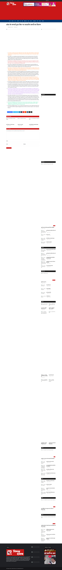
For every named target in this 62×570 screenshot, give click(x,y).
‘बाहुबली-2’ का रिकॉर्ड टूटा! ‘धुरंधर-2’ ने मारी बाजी (51, 308)
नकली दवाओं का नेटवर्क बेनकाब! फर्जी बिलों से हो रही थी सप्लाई (48, 526)
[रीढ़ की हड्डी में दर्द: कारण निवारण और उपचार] (43, 474)
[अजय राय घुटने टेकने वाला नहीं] (43, 266)
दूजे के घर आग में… (48, 234)
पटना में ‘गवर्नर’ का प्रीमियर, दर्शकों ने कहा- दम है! (44, 308)
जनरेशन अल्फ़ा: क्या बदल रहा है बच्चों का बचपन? (50, 489)
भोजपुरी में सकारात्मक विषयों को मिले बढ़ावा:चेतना (52, 443)
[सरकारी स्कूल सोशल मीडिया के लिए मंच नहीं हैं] (43, 232)
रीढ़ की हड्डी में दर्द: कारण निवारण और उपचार (50, 473)
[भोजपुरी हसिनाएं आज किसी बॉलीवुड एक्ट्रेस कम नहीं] (44, 410)
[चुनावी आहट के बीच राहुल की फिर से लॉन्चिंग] (43, 250)
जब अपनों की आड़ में (48, 284)
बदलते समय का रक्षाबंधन (20, 124)
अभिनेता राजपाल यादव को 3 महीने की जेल (50, 534)
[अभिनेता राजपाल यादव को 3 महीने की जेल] (43, 535)
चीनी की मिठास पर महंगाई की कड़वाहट (10, 124)
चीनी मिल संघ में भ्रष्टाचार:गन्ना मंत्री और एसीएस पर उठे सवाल (50, 530)
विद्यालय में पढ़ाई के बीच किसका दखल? (50, 492)
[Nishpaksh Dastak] (11, 4)
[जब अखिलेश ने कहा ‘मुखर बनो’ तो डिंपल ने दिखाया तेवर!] (43, 263)
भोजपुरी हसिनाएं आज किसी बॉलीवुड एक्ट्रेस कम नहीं (44, 443)
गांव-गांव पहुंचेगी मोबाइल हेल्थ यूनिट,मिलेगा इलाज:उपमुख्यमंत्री (50, 466)
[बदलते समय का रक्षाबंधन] (23, 121)
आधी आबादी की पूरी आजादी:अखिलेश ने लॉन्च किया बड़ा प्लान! (50, 258)
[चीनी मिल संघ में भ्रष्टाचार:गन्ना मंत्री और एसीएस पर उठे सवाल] (43, 531)
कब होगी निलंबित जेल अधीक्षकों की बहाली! (33, 124)
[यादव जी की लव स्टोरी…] (52, 342)
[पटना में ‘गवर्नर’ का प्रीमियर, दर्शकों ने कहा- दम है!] (44, 305)
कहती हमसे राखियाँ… (48, 288)
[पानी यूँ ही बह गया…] (43, 297)
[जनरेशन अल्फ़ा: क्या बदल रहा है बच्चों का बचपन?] (43, 489)
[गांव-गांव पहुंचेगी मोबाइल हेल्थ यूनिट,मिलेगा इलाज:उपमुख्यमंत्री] (43, 466)
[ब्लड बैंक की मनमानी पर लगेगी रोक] (43, 462)
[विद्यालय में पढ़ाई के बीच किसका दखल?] (43, 493)
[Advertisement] (31, 13)
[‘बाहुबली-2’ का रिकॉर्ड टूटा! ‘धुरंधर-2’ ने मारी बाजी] (52, 305)
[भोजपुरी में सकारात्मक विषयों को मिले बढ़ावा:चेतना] (52, 410)
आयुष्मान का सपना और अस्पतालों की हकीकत (47, 458)
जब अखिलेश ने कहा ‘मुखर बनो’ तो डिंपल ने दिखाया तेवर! (50, 262)
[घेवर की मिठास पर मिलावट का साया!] (43, 470)
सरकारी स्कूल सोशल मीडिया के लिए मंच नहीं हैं (51, 231)
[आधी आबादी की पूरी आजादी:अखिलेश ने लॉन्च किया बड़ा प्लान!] (43, 259)
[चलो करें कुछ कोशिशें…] (43, 293)
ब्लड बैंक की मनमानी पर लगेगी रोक (50, 461)
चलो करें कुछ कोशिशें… (48, 292)
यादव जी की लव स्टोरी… (51, 375)
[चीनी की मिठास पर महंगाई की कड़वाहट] (11, 121)
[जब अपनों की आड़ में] (43, 286)
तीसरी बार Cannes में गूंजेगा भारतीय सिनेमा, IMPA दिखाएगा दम (44, 376)
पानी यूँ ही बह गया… (48, 296)
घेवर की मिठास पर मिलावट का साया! (50, 469)
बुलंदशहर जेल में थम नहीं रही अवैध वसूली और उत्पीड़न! (50, 539)
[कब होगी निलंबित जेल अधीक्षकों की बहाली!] (34, 121)
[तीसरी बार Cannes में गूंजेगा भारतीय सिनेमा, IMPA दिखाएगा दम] (44, 342)
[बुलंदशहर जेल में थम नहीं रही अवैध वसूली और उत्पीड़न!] (43, 539)
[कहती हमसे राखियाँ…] (43, 289)
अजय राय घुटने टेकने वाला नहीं (49, 265)
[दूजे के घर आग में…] (43, 235)
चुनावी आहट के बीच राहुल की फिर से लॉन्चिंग (47, 227)
